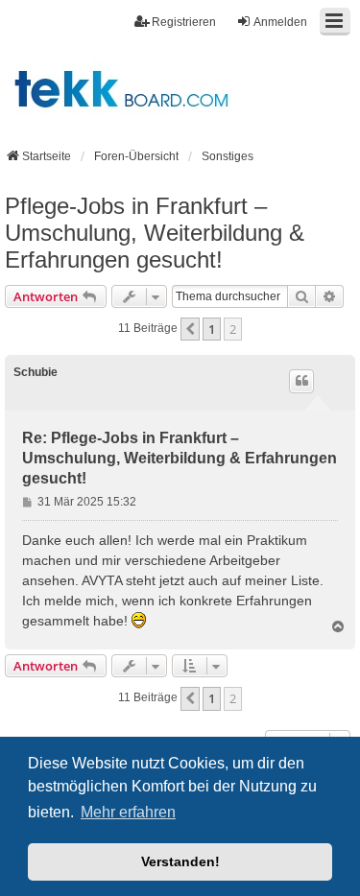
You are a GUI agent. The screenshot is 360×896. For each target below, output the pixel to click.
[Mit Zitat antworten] (301, 380)
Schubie (35, 372)
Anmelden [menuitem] (280, 22)
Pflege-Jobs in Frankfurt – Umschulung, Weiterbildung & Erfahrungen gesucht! (154, 232)
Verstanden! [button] (180, 861)
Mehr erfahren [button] (128, 812)
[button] (190, 329)
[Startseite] (180, 88)
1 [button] (211, 329)
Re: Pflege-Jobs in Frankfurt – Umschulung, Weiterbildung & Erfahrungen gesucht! (179, 458)
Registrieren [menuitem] (184, 22)
